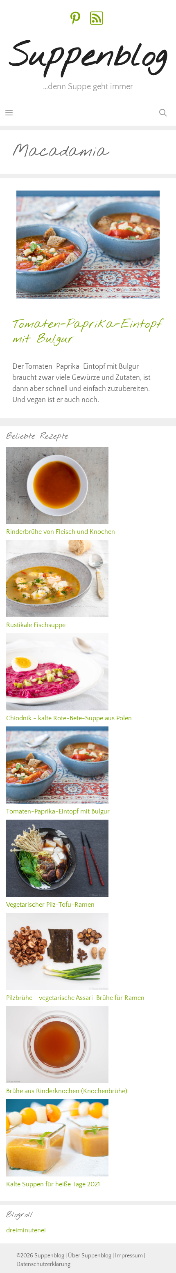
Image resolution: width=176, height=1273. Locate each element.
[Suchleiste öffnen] (163, 113)
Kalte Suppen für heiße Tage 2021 (53, 1184)
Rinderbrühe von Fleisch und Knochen (60, 531)
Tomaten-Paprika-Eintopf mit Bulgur (87, 331)
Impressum (129, 1255)
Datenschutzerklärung (43, 1264)
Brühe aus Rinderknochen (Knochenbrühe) (66, 1091)
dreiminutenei (26, 1230)
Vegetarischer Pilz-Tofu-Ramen (50, 904)
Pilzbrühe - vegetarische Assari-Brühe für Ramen (75, 998)
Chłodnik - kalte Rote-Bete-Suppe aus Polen (69, 718)
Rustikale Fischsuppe (35, 625)
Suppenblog (88, 56)
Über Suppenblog (89, 1255)
